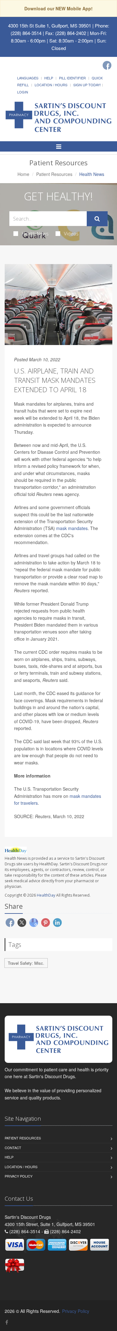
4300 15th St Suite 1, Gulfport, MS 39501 (49, 25)
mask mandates (72, 528)
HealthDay (46, 895)
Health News (35, 233)
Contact (13, 1147)
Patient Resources (54, 174)
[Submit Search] (97, 218)
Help (48, 77)
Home (23, 174)
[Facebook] (107, 65)
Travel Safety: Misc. (26, 963)
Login (22, 91)
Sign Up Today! (87, 84)
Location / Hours (51, 84)
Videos (71, 233)
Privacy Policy (18, 1175)
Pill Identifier (72, 77)
